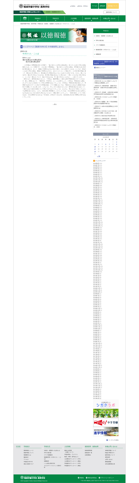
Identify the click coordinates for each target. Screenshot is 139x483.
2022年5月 (96, 257)
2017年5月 (96, 356)
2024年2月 (96, 218)
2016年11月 (96, 367)
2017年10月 (96, 347)
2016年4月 (96, 376)
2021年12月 (96, 266)
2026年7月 (96, 165)
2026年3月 (96, 172)
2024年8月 (96, 207)
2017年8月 (96, 350)
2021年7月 (96, 275)
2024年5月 (96, 213)
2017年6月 (96, 354)
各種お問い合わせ (109, 18)
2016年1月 (96, 382)
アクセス (94, 6)
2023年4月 (96, 237)
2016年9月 (96, 369)
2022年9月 (96, 249)
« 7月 (98, 156)
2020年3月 (96, 303)
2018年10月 (96, 328)
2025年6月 (96, 189)
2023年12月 (96, 222)
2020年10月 (96, 292)
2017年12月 (96, 343)
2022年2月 (96, 262)
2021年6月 (96, 277)
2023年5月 (96, 235)
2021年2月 (96, 284)
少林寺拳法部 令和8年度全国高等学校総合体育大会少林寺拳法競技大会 (106, 120)
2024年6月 (96, 211)
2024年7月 (96, 209)
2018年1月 (96, 341)
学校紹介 (38, 18)
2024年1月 (96, 220)
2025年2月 (96, 196)
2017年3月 (96, 360)
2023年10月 (96, 226)
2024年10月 (96, 204)
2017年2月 (96, 362)
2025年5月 (96, 191)
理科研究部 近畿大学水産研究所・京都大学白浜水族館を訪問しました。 (106, 87)
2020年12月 (96, 288)
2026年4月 (96, 171)
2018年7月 (96, 332)
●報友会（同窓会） (83, 6)
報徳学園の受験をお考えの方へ (30, 12)
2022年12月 (96, 244)
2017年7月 (96, 352)
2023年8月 (96, 229)
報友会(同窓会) (92, 478)
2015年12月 (96, 384)
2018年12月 (96, 325)
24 (95, 151)
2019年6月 (96, 316)
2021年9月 (96, 272)
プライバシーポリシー (107, 478)
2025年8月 (96, 185)
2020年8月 (96, 294)
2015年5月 (96, 396)
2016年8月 (96, 371)
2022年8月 (96, 251)
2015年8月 (96, 391)
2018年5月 (96, 334)
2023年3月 (96, 238)
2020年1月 (96, 306)
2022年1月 (96, 264)
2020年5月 (96, 299)
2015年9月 (96, 389)
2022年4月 (96, 259)
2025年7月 (96, 187)
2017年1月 (96, 363)
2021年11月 (96, 268)
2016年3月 (96, 378)
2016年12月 (96, 365)
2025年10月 (96, 182)
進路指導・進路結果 (91, 18)
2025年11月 (96, 180)
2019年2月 (96, 321)
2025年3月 (96, 194)
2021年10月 (96, 270)
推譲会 (82, 478)
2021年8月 (96, 273)
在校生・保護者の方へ (53, 12)
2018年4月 (96, 336)
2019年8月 (96, 314)
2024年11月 (96, 202)
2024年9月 (96, 205)
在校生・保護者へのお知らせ (52, 23)
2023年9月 (96, 227)
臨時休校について (111, 12)
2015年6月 (96, 395)
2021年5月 (96, 279)
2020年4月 (96, 301)
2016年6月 (96, 373)
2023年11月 (96, 224)
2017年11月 (96, 345)
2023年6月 (96, 233)
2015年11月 (96, 385)
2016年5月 (96, 374)
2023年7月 (96, 231)
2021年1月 (96, 286)
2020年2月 (96, 305)
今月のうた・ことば (30, 54)
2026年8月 (96, 163)
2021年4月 (96, 281)
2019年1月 (96, 323)
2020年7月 (96, 295)
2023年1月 (96, 242)
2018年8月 (96, 330)
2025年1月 (96, 198)
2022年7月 (96, 253)
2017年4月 (96, 358)
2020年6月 (96, 297)
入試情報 (74, 18)
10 (95, 146)
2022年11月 (96, 246)
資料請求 (102, 6)
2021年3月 (96, 283)
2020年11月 (96, 290)
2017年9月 (96, 349)
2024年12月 (96, 200)
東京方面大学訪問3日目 (104, 116)
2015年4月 (96, 398)
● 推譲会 (72, 6)
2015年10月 (96, 387)
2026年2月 (96, 174)
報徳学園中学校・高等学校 (28, 23)
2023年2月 (96, 240)
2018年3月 (96, 338)
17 (95, 149)
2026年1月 (96, 176)
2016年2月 (96, 380)
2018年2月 (96, 339)
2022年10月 (96, 248)
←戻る (55, 104)
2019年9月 (96, 312)
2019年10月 (96, 310)
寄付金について (112, 6)
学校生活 (56, 18)
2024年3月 (96, 216)
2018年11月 (96, 327)
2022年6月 (96, 255)
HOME (18, 446)
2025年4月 (96, 193)
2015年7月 (96, 393)
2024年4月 (96, 215)
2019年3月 (96, 319)
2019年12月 (96, 308)
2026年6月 (96, 167)
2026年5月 (96, 169)
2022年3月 (96, 260)
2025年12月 (96, 178)
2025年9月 (96, 183)
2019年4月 (96, 317)
